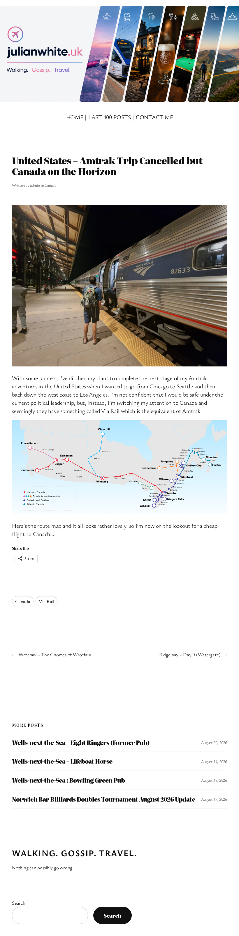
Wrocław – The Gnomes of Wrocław (55, 654)
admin (35, 185)
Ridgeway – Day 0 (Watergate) (189, 654)
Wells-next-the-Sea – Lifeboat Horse (62, 761)
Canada (50, 185)
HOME (74, 117)
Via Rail (46, 601)
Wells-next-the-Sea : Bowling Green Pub (68, 780)
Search (18, 902)
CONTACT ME (154, 117)
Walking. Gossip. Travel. (74, 853)
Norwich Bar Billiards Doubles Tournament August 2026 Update (103, 799)
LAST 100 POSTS (109, 117)
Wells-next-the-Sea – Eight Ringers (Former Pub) (81, 742)
